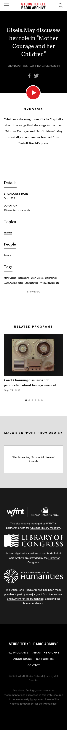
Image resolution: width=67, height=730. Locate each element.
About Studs (22, 658)
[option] (33, 365)
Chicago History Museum (45, 527)
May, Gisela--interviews (16, 277)
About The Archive (46, 652)
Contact (34, 665)
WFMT (50, 523)
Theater (8, 232)
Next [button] (55, 355)
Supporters (45, 658)
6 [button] (47, 400)
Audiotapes (31, 282)
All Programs (18, 652)
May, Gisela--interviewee (44, 277)
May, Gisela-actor (13, 282)
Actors (7, 255)
